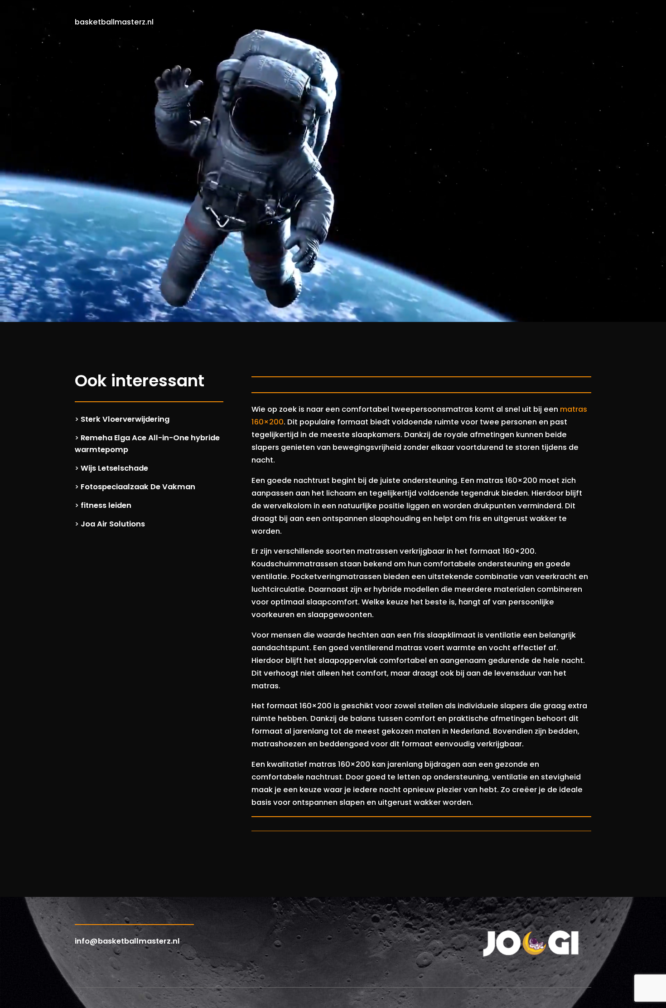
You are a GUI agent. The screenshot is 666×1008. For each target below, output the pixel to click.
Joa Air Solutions (113, 524)
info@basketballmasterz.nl (127, 941)
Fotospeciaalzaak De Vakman (138, 487)
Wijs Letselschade (114, 468)
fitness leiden (106, 505)
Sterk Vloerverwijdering (125, 419)
